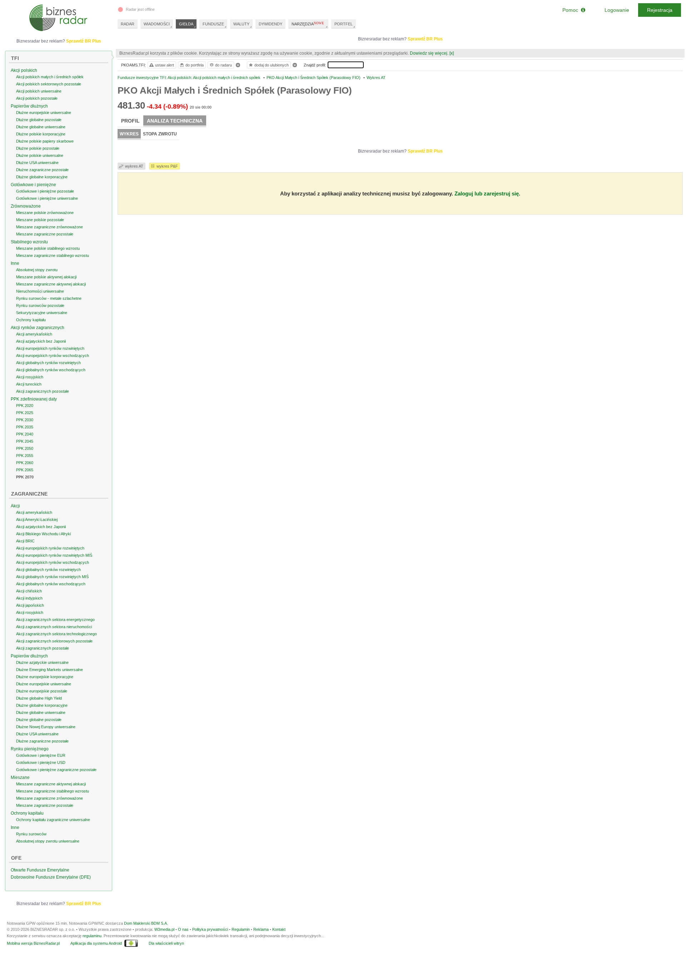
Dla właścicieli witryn (166, 943)
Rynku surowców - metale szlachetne (48, 298)
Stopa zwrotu (160, 133)
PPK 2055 (24, 455)
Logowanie (617, 10)
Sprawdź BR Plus (425, 38)
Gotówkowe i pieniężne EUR (40, 755)
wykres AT (134, 166)
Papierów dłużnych (29, 106)
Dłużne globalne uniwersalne (40, 127)
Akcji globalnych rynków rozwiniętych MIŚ (52, 577)
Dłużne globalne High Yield (39, 698)
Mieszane (20, 777)
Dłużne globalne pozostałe (38, 120)
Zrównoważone (26, 206)
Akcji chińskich (29, 591)
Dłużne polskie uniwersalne (39, 155)
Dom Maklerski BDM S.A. (146, 923)
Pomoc (571, 10)
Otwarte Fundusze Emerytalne (40, 870)
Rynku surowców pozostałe (40, 305)
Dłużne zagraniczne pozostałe (42, 170)
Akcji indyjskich (29, 598)
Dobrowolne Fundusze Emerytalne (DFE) (51, 877)
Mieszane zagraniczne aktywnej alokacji (51, 284)
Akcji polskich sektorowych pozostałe (48, 84)
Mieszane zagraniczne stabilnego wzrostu (52, 255)
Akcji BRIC (25, 541)
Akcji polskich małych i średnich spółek (50, 77)
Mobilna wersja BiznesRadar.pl (33, 943)
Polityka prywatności (210, 929)
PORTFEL (343, 24)
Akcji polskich (24, 70)
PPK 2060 (24, 463)
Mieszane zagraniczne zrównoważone (49, 227)
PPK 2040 (24, 434)
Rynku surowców (31, 834)
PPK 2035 (24, 427)
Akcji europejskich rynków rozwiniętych (50, 348)
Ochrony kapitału (31, 320)
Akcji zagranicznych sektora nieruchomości (54, 627)
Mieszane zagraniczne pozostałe (44, 234)
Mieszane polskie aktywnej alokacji (46, 277)
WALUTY (241, 24)
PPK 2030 (24, 420)
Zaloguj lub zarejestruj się (486, 193)
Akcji (15, 505)
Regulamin (241, 929)
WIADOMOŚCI (157, 24)
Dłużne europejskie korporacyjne (44, 677)
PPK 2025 (24, 413)
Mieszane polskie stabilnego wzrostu (48, 248)
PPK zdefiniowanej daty (34, 399)
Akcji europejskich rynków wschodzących (52, 355)
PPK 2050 (24, 448)
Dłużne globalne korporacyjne (42, 177)
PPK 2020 (24, 405)
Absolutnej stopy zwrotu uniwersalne (47, 841)
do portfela (194, 65)
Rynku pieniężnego (30, 748)
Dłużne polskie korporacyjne (40, 134)
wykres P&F (167, 166)
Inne (15, 263)
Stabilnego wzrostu (29, 241)
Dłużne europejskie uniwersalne (43, 112)
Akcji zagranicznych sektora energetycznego (55, 619)
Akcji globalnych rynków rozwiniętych (48, 363)
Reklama (261, 929)
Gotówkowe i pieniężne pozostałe (45, 191)
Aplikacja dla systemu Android (96, 943)
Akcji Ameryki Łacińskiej (37, 519)
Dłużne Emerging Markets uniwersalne (49, 669)
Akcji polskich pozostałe (37, 98)
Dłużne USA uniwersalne (37, 162)
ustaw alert (164, 65)
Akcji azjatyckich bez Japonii (41, 341)
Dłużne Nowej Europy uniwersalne (45, 727)
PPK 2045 (24, 441)
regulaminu (92, 936)
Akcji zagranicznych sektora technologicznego (56, 634)
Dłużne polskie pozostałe (37, 148)
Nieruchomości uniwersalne (40, 291)
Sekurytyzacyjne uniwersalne (41, 312)
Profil (130, 121)
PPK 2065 (24, 470)
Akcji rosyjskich (29, 377)
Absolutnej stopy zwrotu (37, 270)
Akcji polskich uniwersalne (38, 91)
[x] (451, 53)
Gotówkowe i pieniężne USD (40, 762)
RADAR (127, 24)
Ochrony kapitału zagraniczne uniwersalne (53, 820)
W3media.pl (164, 929)
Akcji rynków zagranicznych (37, 327)
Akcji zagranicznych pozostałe (42, 391)
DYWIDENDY (270, 24)
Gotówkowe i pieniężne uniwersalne (47, 198)
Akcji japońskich (30, 605)
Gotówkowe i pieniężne (33, 184)
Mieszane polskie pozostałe (40, 220)
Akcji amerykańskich (34, 334)
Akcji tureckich (28, 384)
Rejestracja (659, 10)
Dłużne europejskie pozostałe (41, 691)
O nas (183, 929)
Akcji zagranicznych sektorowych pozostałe (54, 641)
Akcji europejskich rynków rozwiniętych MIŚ (54, 555)
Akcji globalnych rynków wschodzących (50, 370)
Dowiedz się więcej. (429, 53)
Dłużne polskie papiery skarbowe (45, 141)
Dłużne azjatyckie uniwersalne (42, 662)
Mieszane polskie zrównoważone (45, 212)
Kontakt (278, 929)
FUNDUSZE (213, 24)
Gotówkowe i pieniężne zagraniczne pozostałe (56, 769)
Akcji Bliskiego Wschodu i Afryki (43, 534)
